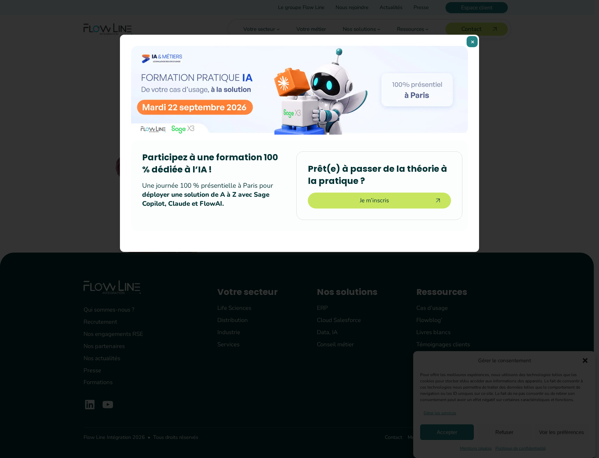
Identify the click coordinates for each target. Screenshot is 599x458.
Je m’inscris (374, 200)
